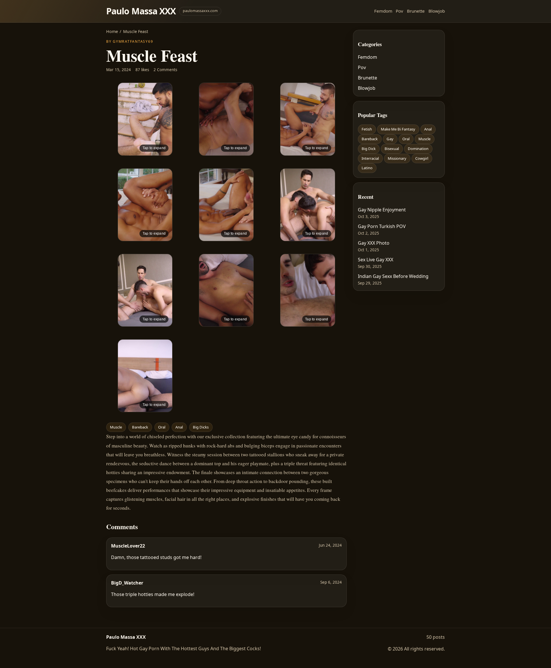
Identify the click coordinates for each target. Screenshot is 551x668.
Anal (179, 427)
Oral (161, 427)
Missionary (397, 158)
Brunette (416, 11)
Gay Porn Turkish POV (382, 226)
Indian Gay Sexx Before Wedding (393, 276)
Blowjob (436, 11)
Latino (367, 167)
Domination (418, 148)
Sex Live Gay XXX (375, 259)
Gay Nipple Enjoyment (382, 210)
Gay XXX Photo (373, 243)
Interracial (370, 158)
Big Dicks (201, 427)
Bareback (140, 427)
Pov (399, 11)
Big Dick (369, 148)
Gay (390, 138)
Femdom (383, 11)
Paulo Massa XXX (141, 11)
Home (112, 31)
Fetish (367, 129)
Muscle (116, 427)
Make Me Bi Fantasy (398, 129)
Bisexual (392, 148)
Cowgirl (421, 158)
